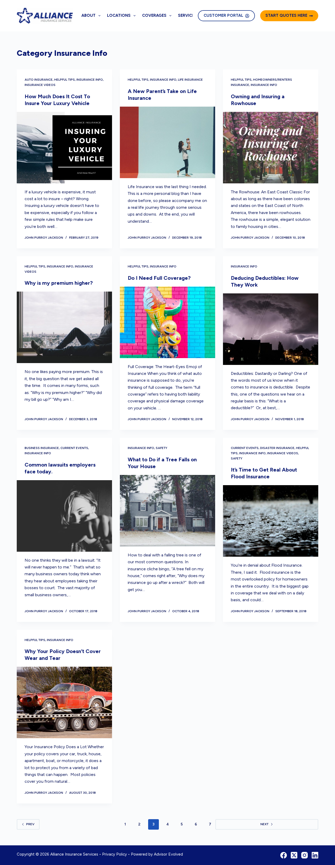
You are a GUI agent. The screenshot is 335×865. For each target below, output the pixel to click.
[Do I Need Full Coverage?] (167, 322)
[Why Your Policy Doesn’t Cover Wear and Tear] (64, 702)
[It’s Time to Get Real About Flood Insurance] (270, 521)
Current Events (74, 448)
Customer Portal (223, 15)
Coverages (154, 15)
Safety (161, 448)
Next (264, 824)
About (88, 15)
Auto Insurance (39, 79)
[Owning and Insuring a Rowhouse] (270, 147)
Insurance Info (89, 79)
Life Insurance (190, 79)
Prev (30, 824)
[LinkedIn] (315, 855)
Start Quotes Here (286, 15)
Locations (119, 15)
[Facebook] (283, 855)
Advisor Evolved (168, 854)
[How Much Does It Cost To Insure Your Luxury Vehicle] (64, 147)
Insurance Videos (40, 85)
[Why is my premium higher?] (64, 327)
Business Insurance (42, 448)
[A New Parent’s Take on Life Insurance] (167, 142)
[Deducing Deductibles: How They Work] (270, 329)
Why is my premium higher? (59, 283)
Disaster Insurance (277, 448)
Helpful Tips (64, 79)
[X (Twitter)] (294, 855)
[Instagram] (304, 855)
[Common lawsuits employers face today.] (64, 516)
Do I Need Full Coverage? (159, 278)
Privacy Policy (114, 854)
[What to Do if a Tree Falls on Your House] (167, 510)
